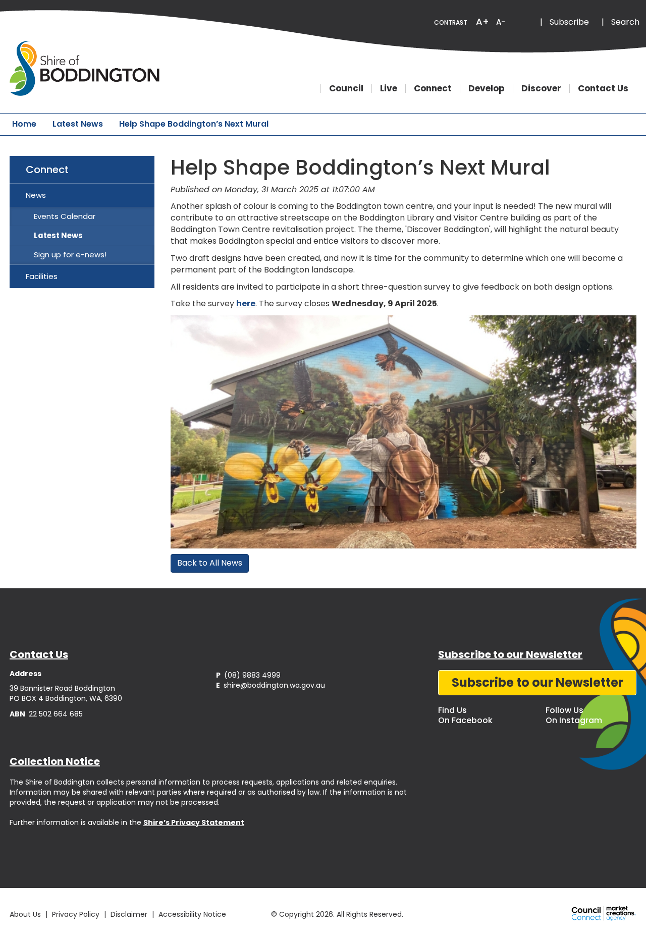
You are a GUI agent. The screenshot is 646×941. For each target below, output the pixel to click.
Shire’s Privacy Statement (193, 822)
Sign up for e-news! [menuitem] (70, 254)
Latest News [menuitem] (58, 235)
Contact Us (603, 88)
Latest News (77, 124)
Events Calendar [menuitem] (64, 216)
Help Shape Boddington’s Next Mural (193, 124)
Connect (433, 88)
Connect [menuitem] (47, 169)
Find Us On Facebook (465, 715)
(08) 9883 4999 (248, 675)
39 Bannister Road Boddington (62, 688)
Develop (486, 88)
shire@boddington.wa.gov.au (270, 685)
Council (346, 88)
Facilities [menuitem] (42, 276)
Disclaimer (129, 914)
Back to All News (209, 563)
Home (24, 124)
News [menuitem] (36, 195)
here (245, 303)
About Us (25, 914)
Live (388, 88)
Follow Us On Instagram (574, 715)
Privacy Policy (75, 914)
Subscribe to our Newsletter (537, 682)
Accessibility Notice (192, 914)
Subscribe (569, 22)
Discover (541, 88)
